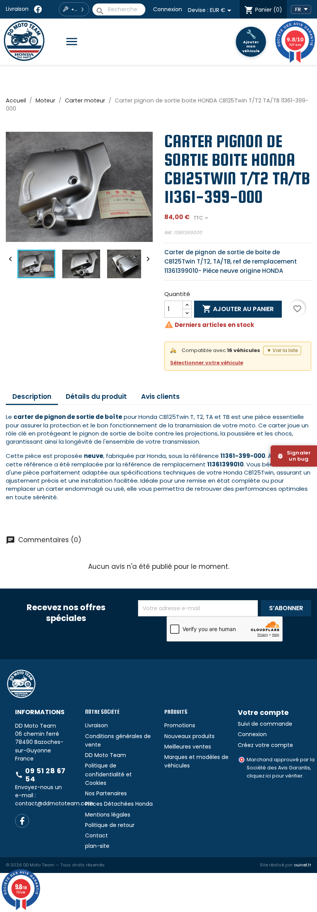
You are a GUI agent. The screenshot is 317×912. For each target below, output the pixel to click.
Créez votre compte (265, 745)
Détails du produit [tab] (96, 396)
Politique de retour (110, 825)
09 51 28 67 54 (40, 775)
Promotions (179, 725)
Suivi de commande (265, 724)
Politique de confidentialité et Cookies (108, 774)
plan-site (97, 846)
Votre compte (263, 712)
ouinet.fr (302, 865)
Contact (96, 835)
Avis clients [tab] (160, 396)
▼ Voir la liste (282, 350)
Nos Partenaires (106, 793)
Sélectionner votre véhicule (206, 362)
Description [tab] (31, 396)
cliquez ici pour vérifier (275, 775)
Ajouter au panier (238, 308)
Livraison (17, 9)
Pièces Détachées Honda (119, 804)
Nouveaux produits (189, 736)
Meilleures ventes (187, 746)
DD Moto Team (105, 755)
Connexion (167, 9)
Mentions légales (107, 814)
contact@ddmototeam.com (54, 803)
